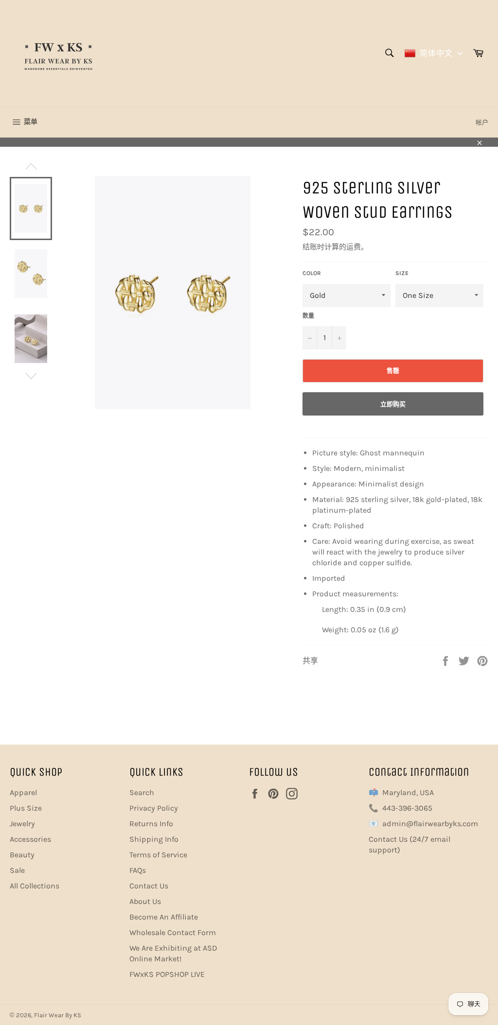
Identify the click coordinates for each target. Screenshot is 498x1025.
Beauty (22, 854)
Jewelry (22, 823)
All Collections (34, 885)
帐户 (482, 122)
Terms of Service (158, 854)
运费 (353, 247)
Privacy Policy (153, 808)
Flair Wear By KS (57, 1015)
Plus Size (26, 808)
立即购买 (393, 404)
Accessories (30, 839)
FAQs (137, 870)
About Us (145, 901)
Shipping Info (153, 839)
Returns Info (151, 823)
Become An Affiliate (163, 916)
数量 (308, 316)
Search (141, 792)
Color (311, 273)
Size (402, 273)
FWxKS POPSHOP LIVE (167, 974)
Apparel (23, 792)
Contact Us (148, 885)
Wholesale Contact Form (172, 932)
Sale (17, 870)
